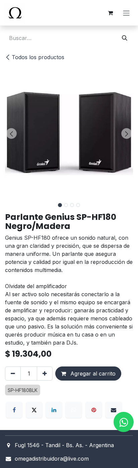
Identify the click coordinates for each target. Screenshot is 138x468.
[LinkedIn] (54, 410)
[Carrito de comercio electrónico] (110, 13)
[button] (11, 133)
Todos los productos (38, 57)
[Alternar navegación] (126, 13)
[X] (34, 410)
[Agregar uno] (45, 373)
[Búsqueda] (124, 38)
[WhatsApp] (74, 410)
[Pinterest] (94, 410)
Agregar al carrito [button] (92, 373)
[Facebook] (14, 410)
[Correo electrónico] (114, 410)
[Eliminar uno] (13, 373)
